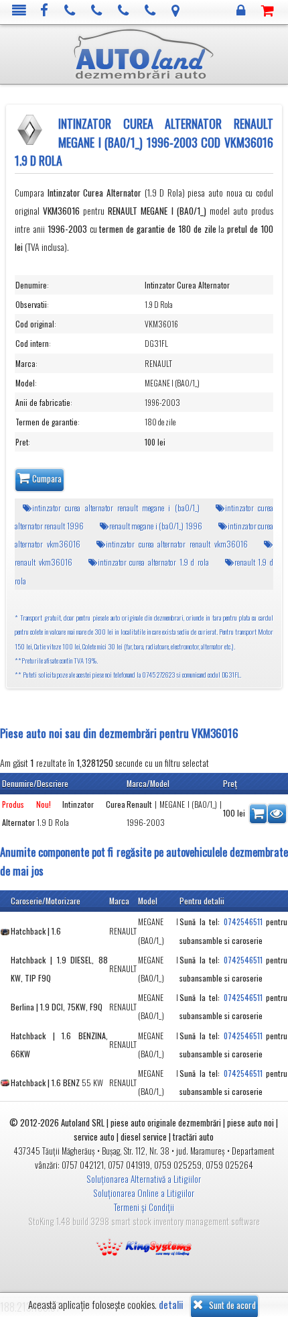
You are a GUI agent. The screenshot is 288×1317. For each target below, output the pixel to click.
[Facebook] (44, 11)
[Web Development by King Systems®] (144, 1246)
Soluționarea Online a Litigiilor (143, 1193)
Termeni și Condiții (144, 1207)
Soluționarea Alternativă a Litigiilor (143, 1179)
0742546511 (243, 921)
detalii (171, 1305)
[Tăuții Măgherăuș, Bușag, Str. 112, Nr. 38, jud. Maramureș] (175, 11)
